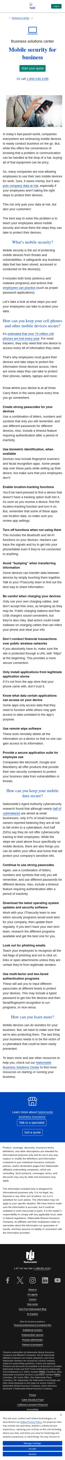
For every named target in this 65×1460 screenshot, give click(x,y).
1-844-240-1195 (38, 79)
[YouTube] (57, 1281)
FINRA (42, 1372)
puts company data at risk (20, 186)
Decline (32, 1454)
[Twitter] (20, 1281)
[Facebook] (7, 1281)
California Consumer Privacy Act (32, 1404)
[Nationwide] (32, 1257)
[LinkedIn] (45, 1281)
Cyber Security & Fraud (33, 1400)
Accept (32, 1448)
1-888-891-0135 (42, 1268)
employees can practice (19, 288)
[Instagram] (32, 1281)
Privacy (32, 1395)
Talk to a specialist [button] (31, 1122)
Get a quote (32, 1132)
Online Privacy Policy (31, 1422)
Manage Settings (32, 1443)
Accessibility (32, 1409)
